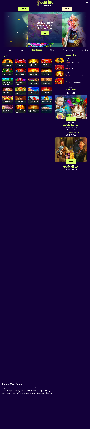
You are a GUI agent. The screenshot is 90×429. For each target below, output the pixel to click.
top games (37, 50)
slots (52, 50)
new (22, 50)
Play (45, 33)
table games (68, 50)
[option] (45, 29)
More (71, 119)
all (10, 50)
